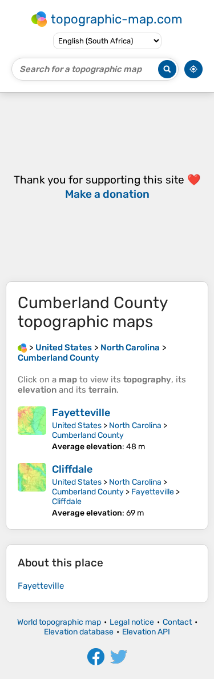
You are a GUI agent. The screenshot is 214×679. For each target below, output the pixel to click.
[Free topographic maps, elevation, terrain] (22, 347)
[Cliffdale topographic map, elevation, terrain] (32, 490)
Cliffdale (72, 469)
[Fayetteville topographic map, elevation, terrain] (32, 429)
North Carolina (135, 425)
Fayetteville (81, 412)
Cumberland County (88, 435)
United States (77, 425)
